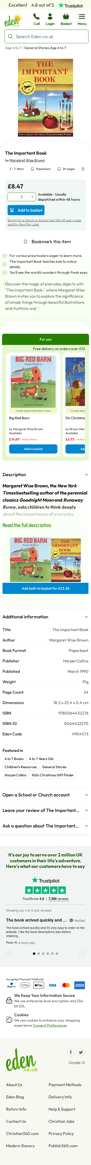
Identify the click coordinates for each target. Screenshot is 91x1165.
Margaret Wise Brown (27, 160)
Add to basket (30, 210)
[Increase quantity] (32, 197)
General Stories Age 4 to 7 (45, 48)
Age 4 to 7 (13, 48)
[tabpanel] (45, 403)
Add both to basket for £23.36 (46, 588)
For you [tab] (46, 339)
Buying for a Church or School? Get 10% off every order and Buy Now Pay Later (44, 222)
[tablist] (45, 339)
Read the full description (27, 525)
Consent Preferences (50, 1025)
